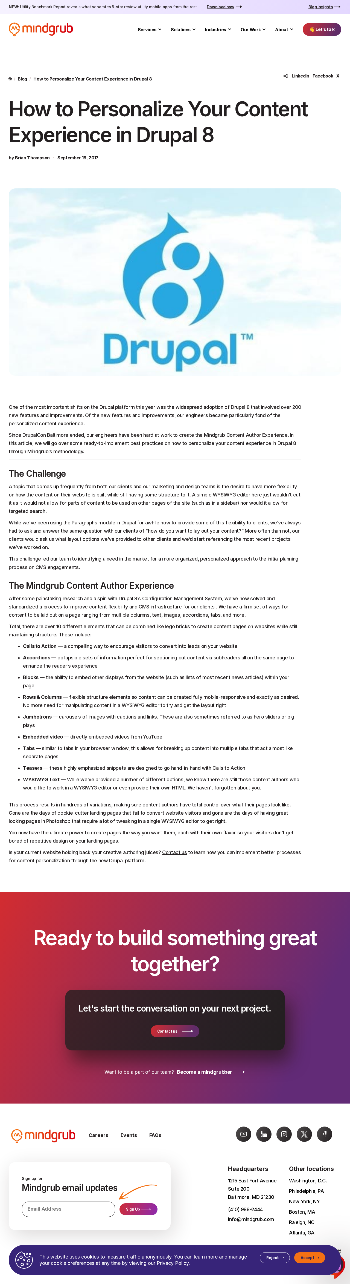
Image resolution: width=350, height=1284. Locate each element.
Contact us (174, 852)
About (281, 29)
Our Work (251, 29)
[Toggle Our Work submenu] (264, 29)
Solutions (181, 29)
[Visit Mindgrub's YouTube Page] (243, 1134)
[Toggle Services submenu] (160, 29)
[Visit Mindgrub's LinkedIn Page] (264, 1134)
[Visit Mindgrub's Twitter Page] (304, 1134)
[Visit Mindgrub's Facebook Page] (324, 1134)
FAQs (155, 1135)
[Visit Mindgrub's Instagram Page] (284, 1134)
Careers (98, 1135)
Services (147, 29)
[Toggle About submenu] (291, 29)
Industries (215, 29)
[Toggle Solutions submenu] (194, 29)
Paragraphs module (93, 522)
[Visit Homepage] (41, 29)
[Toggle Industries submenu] (229, 29)
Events (129, 1135)
